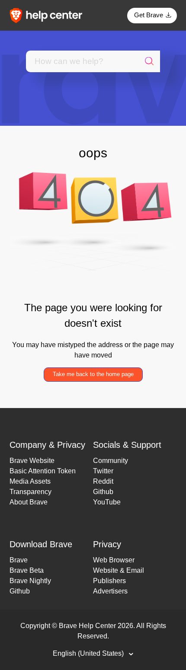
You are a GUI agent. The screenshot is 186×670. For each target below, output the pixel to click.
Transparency (30, 491)
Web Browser (114, 560)
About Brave (29, 502)
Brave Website (32, 460)
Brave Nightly (30, 580)
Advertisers (110, 591)
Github (103, 491)
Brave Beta (27, 570)
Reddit (103, 481)
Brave (19, 560)
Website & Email (118, 570)
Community (110, 460)
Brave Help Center (87, 625)
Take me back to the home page (93, 374)
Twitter (103, 471)
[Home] (49, 15)
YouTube (107, 502)
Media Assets (30, 481)
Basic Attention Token (43, 471)
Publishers (109, 580)
